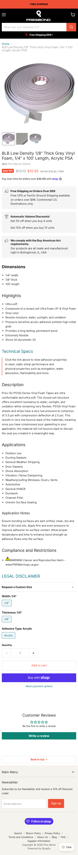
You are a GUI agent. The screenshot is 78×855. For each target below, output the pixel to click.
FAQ (63, 837)
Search (18, 833)
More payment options (39, 686)
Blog (54, 837)
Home (5, 43)
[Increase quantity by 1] (33, 653)
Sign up (56, 803)
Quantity (7, 645)
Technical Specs (17, 351)
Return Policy (33, 833)
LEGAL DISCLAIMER (21, 576)
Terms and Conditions (21, 837)
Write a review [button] (39, 736)
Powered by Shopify (39, 848)
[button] (8, 139)
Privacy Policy (52, 833)
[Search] (71, 27)
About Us (42, 837)
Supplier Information (39, 840)
